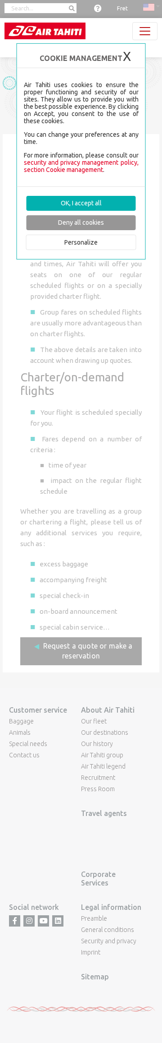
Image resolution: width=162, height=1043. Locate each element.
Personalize (81, 242)
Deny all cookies (81, 222)
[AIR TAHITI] (45, 31)
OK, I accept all (81, 203)
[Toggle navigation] (145, 31)
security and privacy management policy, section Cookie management (81, 166)
